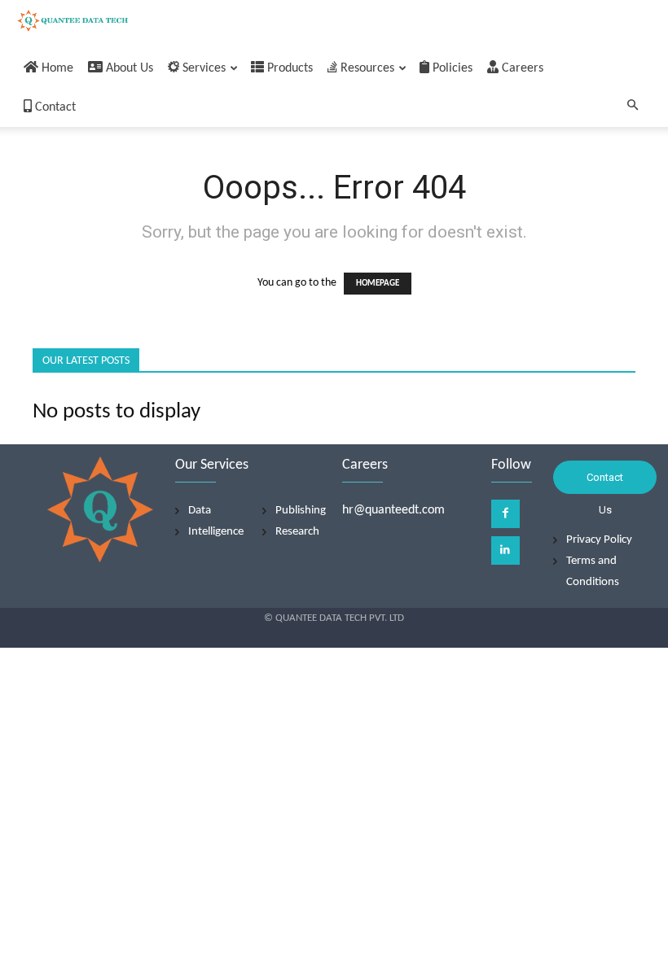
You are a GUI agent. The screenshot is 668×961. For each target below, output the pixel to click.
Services (202, 68)
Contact (54, 107)
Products (288, 68)
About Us (128, 68)
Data (199, 511)
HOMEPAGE (377, 283)
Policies (450, 68)
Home (55, 68)
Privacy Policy (599, 540)
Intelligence (216, 532)
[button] (632, 107)
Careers (521, 68)
